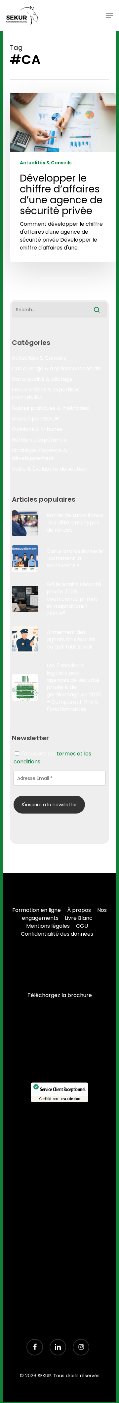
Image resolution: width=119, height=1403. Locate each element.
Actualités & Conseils (46, 163)
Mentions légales (48, 926)
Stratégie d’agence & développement (39, 454)
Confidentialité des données (57, 934)
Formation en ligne (36, 910)
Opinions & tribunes (37, 429)
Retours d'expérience (39, 440)
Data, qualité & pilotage (42, 379)
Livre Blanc (79, 918)
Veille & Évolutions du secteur (50, 469)
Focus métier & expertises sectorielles (46, 393)
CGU (82, 926)
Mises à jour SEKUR (35, 418)
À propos (79, 910)
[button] (109, 15)
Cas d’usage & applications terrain (56, 368)
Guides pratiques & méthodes (50, 408)
